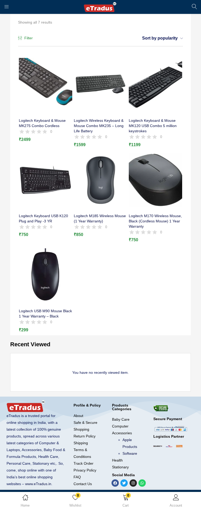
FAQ (77, 477)
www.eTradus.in (38, 484)
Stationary (120, 467)
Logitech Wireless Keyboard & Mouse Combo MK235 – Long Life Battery (99, 125)
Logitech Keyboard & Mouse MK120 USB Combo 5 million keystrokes (153, 125)
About (78, 416)
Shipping (81, 443)
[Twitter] (124, 483)
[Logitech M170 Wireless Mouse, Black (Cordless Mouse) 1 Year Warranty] (155, 180)
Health (117, 460)
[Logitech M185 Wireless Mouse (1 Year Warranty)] (100, 180)
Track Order (83, 463)
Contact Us (83, 484)
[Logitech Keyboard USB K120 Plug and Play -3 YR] (45, 180)
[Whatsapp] (142, 483)
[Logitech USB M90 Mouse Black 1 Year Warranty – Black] (45, 275)
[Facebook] (115, 483)
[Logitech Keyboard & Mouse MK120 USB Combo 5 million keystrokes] (155, 84)
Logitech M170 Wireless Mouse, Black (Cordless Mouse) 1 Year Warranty (155, 221)
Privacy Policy (85, 470)
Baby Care (121, 419)
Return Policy (85, 436)
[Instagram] (133, 483)
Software (129, 453)
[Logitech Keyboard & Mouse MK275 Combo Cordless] (45, 84)
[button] (125, 502)
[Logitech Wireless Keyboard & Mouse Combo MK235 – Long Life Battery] (100, 84)
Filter (28, 38)
